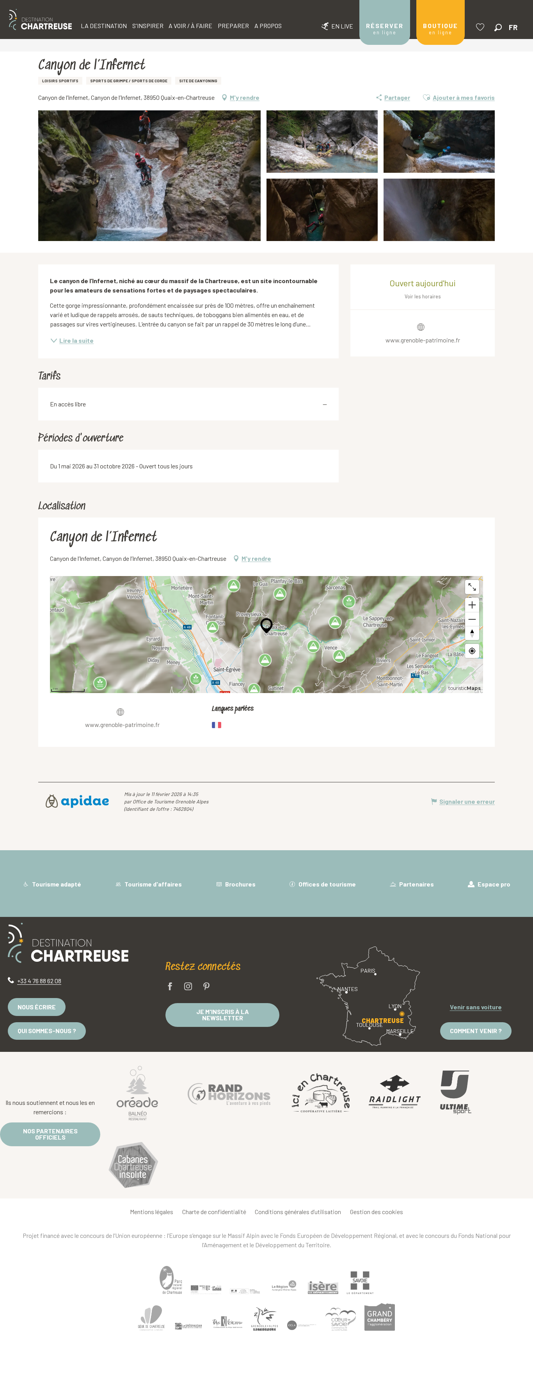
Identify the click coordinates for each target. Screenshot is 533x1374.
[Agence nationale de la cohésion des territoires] (245, 1291)
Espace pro (493, 884)
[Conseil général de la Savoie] (360, 1283)
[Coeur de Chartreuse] (151, 1318)
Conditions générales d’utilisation (298, 1211)
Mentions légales (151, 1211)
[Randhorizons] (229, 1092)
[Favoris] (481, 27)
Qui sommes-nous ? (47, 1030)
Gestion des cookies (376, 1211)
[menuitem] (40, 19)
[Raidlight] (395, 1092)
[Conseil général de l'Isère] (323, 1288)
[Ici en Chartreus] (321, 1092)
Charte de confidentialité (214, 1211)
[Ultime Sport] (456, 1092)
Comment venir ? (476, 1030)
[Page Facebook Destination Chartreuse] (170, 987)
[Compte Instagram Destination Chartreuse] (188, 987)
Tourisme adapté (56, 884)
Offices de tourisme (326, 884)
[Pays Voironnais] (227, 1323)
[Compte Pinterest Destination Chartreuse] (206, 987)
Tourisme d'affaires (152, 884)
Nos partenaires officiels (50, 1134)
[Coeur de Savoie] (340, 1319)
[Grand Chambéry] (379, 1317)
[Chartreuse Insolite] (133, 1166)
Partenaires (416, 884)
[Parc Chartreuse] (171, 1279)
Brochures (240, 884)
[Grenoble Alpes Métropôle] (264, 1319)
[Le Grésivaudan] (188, 1326)
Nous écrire (37, 1007)
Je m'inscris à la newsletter (222, 1014)
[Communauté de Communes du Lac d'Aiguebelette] (301, 1325)
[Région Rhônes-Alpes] (284, 1285)
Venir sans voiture (476, 1007)
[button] (498, 27)
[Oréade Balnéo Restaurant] (137, 1093)
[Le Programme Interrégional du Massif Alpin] (206, 1289)
